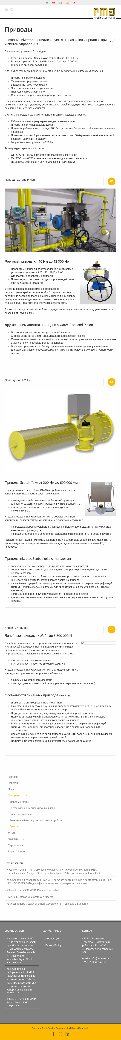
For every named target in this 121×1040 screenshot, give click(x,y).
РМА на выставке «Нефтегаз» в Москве (30, 897)
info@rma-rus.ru (100, 958)
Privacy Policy (53, 945)
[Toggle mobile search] (12, 9)
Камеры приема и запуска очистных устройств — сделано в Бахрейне (48, 903)
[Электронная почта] (111, 181)
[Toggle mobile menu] (6, 9)
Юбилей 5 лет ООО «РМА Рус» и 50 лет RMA (33, 890)
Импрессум (52, 938)
